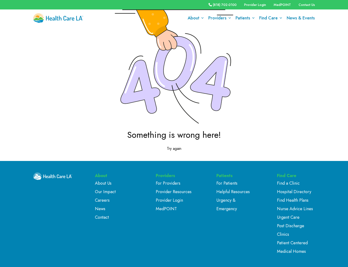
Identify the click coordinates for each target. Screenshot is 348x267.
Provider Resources (174, 192)
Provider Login (255, 4)
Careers (102, 200)
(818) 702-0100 (224, 4)
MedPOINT (282, 4)
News (100, 209)
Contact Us (307, 4)
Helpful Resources (233, 192)
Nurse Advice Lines (295, 209)
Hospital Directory (294, 192)
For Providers (168, 183)
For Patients (226, 183)
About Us (103, 183)
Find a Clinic (288, 183)
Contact (102, 217)
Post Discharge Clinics (290, 230)
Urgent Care (288, 217)
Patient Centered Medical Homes (292, 247)
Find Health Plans (292, 200)
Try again (174, 148)
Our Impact (105, 192)
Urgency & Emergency (226, 204)
